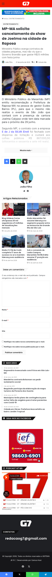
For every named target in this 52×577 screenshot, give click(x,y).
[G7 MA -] (26, 4)
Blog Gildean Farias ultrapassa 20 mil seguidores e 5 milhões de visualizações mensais (12, 223)
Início (5, 19)
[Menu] (3, 4)
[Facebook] (6, 161)
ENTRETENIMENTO (16, 19)
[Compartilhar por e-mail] (24, 161)
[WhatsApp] (18, 161)
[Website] (24, 191)
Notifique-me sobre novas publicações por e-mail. (24, 347)
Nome (5, 310)
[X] (12, 161)
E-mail (5, 320)
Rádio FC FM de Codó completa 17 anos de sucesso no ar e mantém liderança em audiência (13, 254)
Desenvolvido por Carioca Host (29, 560)
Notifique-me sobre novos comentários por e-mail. (24, 342)
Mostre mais (25, 150)
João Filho (8, 62)
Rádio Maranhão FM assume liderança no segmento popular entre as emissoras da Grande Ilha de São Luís (38, 223)
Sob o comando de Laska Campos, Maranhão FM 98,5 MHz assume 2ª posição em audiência (37, 255)
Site (3, 331)
